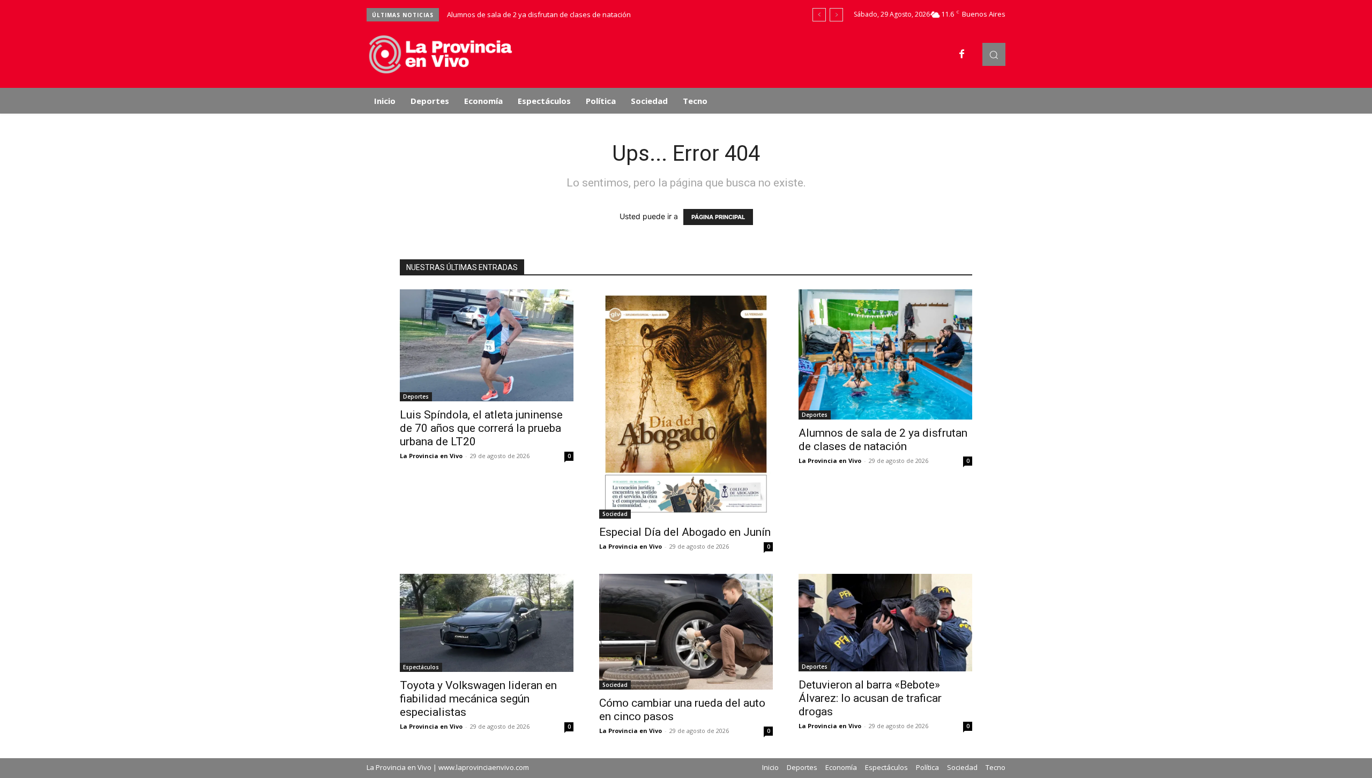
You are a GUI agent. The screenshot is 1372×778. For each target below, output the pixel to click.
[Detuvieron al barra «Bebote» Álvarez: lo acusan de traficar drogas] (885, 622)
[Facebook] (962, 54)
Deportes (416, 396)
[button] (993, 54)
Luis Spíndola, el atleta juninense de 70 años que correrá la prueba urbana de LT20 (481, 428)
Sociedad (615, 514)
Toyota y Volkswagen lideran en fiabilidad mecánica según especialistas (478, 699)
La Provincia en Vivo (431, 456)
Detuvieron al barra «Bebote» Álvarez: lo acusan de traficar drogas (870, 698)
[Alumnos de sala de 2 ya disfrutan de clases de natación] (885, 354)
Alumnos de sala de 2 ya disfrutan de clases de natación (539, 14)
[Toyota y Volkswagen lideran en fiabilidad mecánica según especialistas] (486, 623)
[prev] (819, 14)
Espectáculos (421, 667)
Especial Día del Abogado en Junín (685, 532)
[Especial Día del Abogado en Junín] (686, 404)
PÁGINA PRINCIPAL (718, 217)
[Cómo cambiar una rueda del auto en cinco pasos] (686, 632)
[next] (836, 14)
